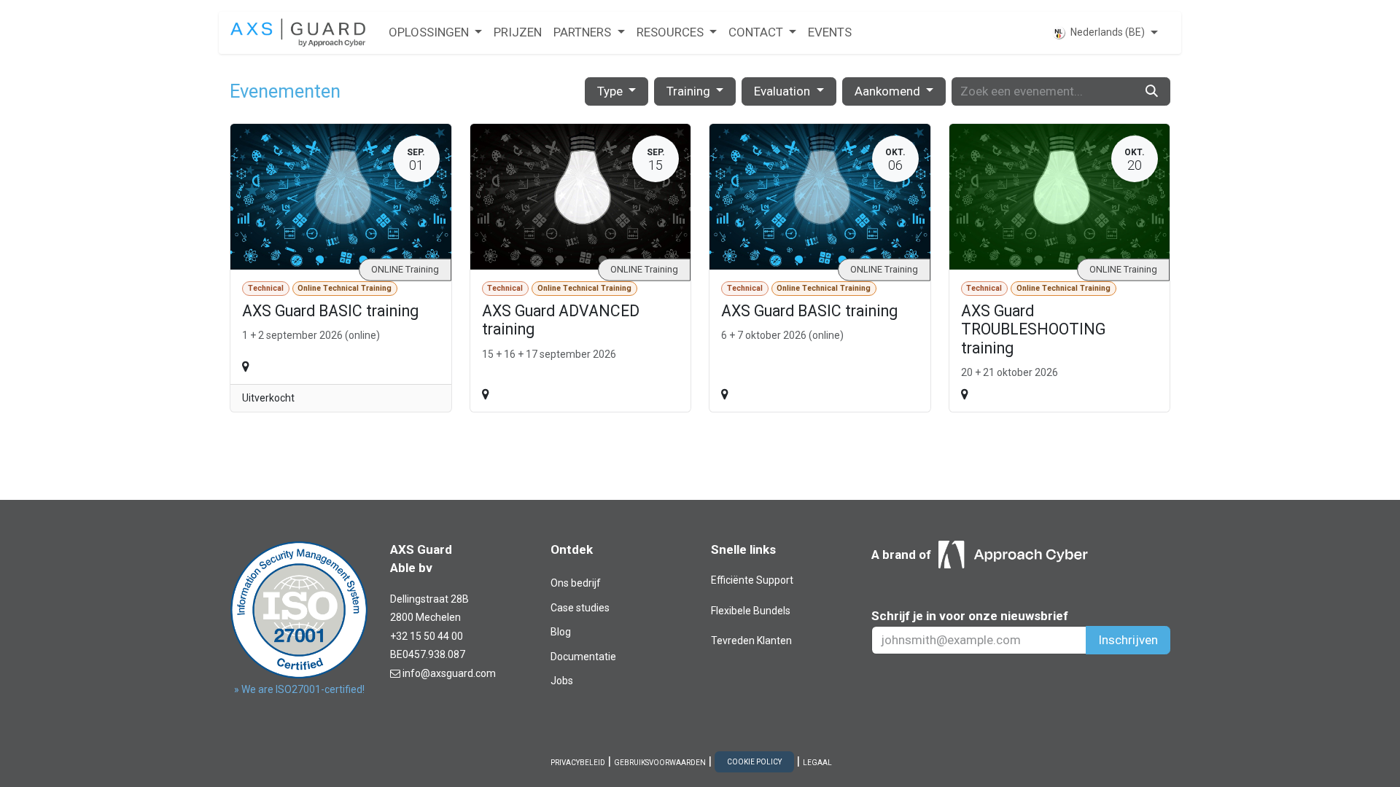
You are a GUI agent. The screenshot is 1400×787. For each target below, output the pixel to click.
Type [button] (611, 91)
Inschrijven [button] (1128, 640)
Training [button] (689, 91)
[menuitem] (435, 32)
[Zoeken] (1151, 91)
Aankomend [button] (889, 91)
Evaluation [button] (783, 91)
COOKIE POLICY (754, 762)
